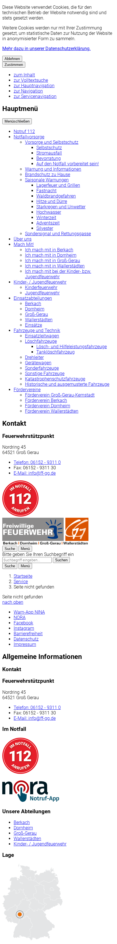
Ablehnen (12, 59)
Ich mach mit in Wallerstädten (55, 266)
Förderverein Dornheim (47, 405)
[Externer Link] (30, 791)
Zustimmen (14, 65)
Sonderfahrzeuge (42, 368)
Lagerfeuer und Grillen (58, 185)
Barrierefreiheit (28, 633)
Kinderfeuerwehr (41, 287)
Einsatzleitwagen (42, 336)
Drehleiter (34, 357)
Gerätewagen (38, 362)
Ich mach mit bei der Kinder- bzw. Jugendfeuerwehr (58, 274)
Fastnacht (46, 190)
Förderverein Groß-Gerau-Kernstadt (60, 395)
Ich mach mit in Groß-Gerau (52, 260)
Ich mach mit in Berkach (49, 249)
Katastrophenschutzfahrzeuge (55, 379)
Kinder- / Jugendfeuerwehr (40, 282)
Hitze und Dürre (51, 201)
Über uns (23, 239)
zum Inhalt (24, 75)
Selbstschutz (49, 147)
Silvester (44, 228)
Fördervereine (27, 389)
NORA (20, 617)
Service (21, 581)
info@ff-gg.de (35, 473)
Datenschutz (26, 639)
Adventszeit (48, 223)
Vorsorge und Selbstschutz (51, 142)
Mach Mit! (24, 244)
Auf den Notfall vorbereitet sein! (67, 163)
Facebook (23, 623)
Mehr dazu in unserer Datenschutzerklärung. (46, 48)
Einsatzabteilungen (33, 298)
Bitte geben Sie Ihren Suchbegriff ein (38, 554)
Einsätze (33, 325)
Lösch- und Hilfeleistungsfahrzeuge (71, 346)
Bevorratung (48, 158)
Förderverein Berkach (46, 400)
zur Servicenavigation (35, 96)
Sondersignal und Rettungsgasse (58, 233)
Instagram (24, 628)
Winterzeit (46, 217)
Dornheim (34, 309)
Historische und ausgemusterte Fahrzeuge (67, 384)
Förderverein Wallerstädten (51, 411)
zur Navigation (28, 91)
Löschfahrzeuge (41, 341)
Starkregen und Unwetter (60, 206)
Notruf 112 (24, 131)
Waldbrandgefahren (56, 196)
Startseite (23, 576)
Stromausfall (49, 153)
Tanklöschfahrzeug (55, 352)
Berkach (33, 303)
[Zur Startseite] (45, 543)
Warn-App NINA (29, 612)
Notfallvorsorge (29, 137)
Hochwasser (48, 212)
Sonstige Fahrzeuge (44, 373)
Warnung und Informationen (53, 169)
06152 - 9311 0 (37, 462)
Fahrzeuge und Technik (37, 330)
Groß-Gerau (36, 314)
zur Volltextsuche (31, 80)
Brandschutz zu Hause (47, 174)
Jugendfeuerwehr (42, 293)
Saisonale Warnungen (47, 180)
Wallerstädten (39, 319)
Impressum (25, 644)
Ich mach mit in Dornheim (50, 255)
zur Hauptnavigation (34, 85)
